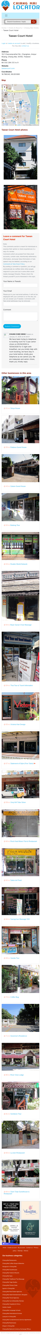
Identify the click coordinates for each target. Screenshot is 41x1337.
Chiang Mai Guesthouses (9, 1269)
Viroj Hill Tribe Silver (18, 802)
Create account (12, 1247)
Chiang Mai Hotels (31, 28)
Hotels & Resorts (15, 28)
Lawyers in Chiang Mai (9, 1316)
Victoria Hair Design (17, 724)
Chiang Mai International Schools (12, 1313)
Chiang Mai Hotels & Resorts (10, 1273)
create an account (14, 43)
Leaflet (18, 125)
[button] (20, 103)
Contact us (29, 1247)
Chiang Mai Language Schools (11, 1310)
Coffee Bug (14, 997)
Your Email (7, 291)
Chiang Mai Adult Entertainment (11, 1294)
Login (3, 43)
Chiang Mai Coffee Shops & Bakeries (13, 1263)
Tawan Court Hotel (10, 30)
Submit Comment (12, 326)
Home (4, 28)
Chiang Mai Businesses (9, 1323)
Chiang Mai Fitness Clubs (9, 1285)
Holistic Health (6, 1307)
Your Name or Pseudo (12, 281)
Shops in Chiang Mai (8, 1326)
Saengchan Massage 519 (20, 919)
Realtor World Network (18, 564)
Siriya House (15, 408)
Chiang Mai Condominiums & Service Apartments (16, 1319)
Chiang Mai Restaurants (9, 1260)
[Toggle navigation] (6, 15)
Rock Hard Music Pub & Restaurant (23, 841)
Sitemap (20, 1250)
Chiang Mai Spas (7, 1276)
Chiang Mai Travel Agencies (10, 1298)
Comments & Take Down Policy (14, 264)
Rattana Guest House (18, 447)
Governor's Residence (18, 1036)
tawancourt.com (8, 68)
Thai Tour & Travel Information (21, 685)
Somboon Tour (15, 1114)
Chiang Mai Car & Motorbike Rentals (13, 1301)
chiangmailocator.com (11, 1332)
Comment (7, 310)
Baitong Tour (15, 525)
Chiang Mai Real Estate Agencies (12, 1291)
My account (21, 1247)
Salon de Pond (16, 880)
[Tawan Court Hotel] (20, 157)
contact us (25, 46)
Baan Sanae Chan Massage (21, 625)
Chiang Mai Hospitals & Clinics (11, 1304)
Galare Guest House (18, 486)
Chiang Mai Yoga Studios (9, 1282)
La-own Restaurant (17, 1153)
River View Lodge (17, 1075)
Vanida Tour (14, 958)
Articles (26, 1250)
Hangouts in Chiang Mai (9, 1266)
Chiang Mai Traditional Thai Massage (13, 1279)
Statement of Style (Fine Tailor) (21, 763)
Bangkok (24, 1294)
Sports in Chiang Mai (8, 1288)
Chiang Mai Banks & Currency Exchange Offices (16, 1329)
